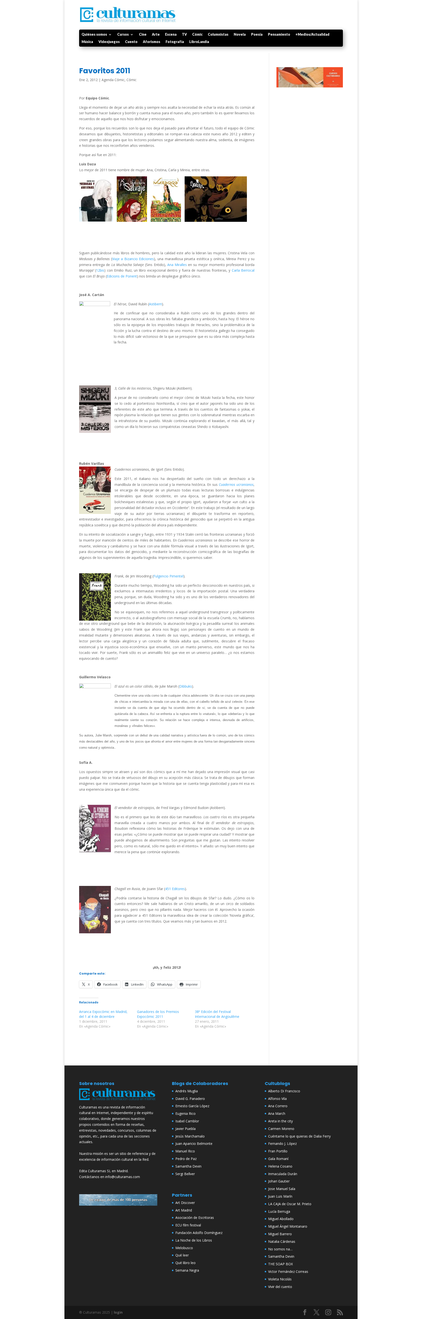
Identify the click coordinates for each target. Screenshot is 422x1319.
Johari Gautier (279, 1181)
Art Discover (185, 1202)
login (118, 1312)
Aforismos (151, 42)
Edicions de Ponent (122, 276)
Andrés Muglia (186, 1091)
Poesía (257, 34)
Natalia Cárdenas (281, 1241)
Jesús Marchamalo (190, 1136)
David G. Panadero (190, 1098)
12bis (100, 270)
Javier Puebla (185, 1128)
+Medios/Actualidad (312, 34)
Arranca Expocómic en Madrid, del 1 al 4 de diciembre (103, 1014)
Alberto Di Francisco (284, 1091)
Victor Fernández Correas (288, 1271)
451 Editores (175, 888)
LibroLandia (199, 42)
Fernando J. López (282, 1143)
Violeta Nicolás (280, 1279)
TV (184, 34)
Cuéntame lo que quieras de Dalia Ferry (299, 1136)
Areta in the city (280, 1121)
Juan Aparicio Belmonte (193, 1143)
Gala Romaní (278, 1158)
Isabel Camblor (187, 1121)
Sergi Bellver (185, 1173)
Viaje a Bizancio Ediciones (133, 258)
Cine (143, 34)
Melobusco (184, 1247)
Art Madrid (183, 1210)
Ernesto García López (192, 1106)
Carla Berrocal (243, 270)
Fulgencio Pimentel (168, 576)
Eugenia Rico (185, 1113)
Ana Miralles (177, 264)
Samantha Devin (188, 1166)
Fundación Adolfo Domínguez (198, 1232)
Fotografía (175, 42)
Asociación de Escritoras (194, 1217)
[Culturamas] (118, 1101)
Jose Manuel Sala (281, 1188)
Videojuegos (109, 42)
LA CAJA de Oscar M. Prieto (289, 1204)
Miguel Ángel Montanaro (287, 1226)
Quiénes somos (94, 34)
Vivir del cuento (280, 1286)
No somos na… (280, 1249)
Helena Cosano (280, 1166)
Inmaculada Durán (282, 1173)
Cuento (131, 42)
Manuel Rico (185, 1151)
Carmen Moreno (281, 1128)
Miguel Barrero (280, 1234)
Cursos (123, 34)
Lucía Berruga (279, 1211)
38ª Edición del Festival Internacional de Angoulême (217, 1014)
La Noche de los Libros (193, 1240)
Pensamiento (279, 34)
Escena (171, 34)
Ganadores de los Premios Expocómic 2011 (158, 1014)
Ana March (276, 1113)
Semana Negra (187, 1270)
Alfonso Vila (277, 1098)
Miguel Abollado (281, 1218)
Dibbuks (185, 686)
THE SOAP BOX (280, 1264)
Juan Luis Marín (280, 1196)
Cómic (197, 34)
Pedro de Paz (186, 1158)
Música (87, 42)
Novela (240, 34)
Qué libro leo (185, 1262)
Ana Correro (277, 1106)
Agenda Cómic (113, 79)
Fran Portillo (277, 1151)
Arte (156, 34)
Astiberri (155, 304)
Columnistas (218, 34)
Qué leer (182, 1255)
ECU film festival (188, 1225)
